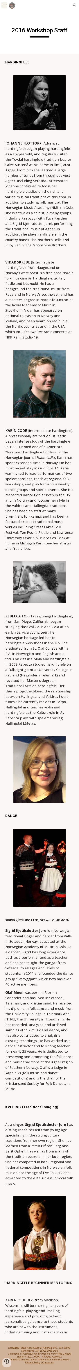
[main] (39, 32)
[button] (4, 5)
